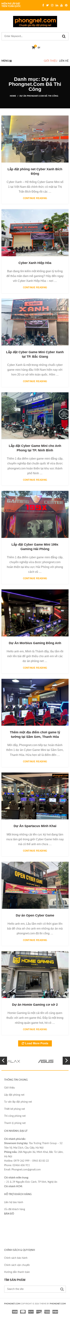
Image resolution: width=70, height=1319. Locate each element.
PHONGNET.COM (12, 1304)
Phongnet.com (58, 1304)
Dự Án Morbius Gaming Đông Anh (35, 643)
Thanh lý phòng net (15, 1123)
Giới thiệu (50, 61)
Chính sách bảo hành (15, 1258)
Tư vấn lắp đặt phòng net (18, 1102)
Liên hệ (64, 61)
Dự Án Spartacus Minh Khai (35, 826)
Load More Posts (36, 1043)
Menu (5, 61)
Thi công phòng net (15, 1116)
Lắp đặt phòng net (14, 1095)
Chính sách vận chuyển (17, 1265)
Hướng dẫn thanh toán (17, 1272)
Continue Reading (35, 198)
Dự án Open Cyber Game (35, 915)
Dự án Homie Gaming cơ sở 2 (35, 1004)
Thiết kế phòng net (14, 1109)
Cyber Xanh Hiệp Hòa (34, 263)
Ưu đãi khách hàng (14, 1209)
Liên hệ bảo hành (13, 1202)
